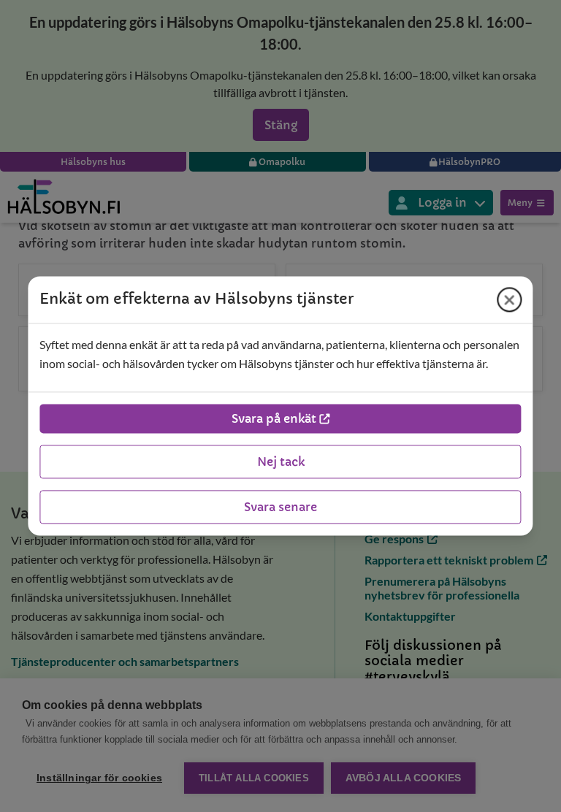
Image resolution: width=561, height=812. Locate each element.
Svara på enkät (274, 419)
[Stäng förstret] (510, 299)
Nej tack (281, 462)
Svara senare (280, 507)
